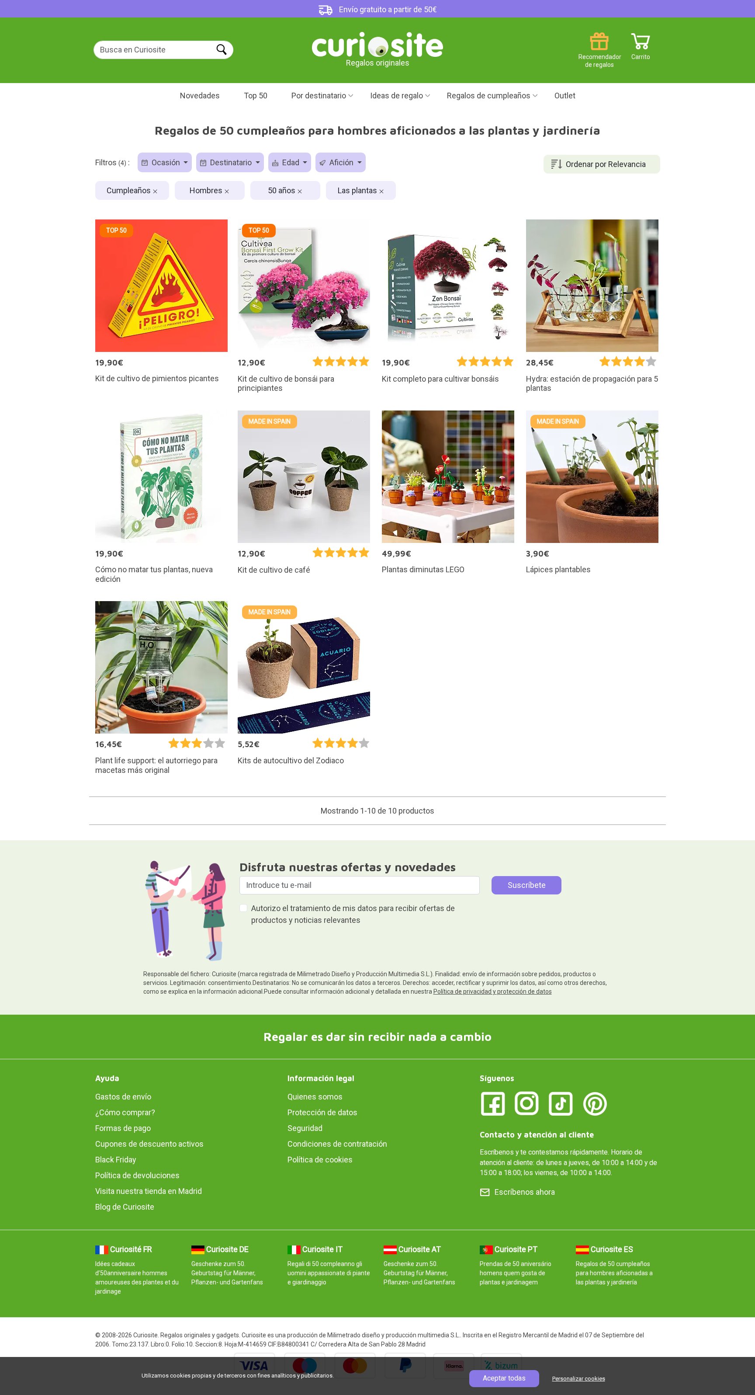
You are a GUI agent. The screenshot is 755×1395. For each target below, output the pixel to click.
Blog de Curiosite (124, 1206)
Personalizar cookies (578, 1378)
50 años (282, 190)
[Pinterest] (595, 1103)
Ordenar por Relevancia (606, 164)
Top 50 (255, 95)
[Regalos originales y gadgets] (377, 43)
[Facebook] (493, 1103)
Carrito (640, 53)
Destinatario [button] (230, 162)
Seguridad (304, 1128)
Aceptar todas (504, 1378)
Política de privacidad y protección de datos (492, 991)
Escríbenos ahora (525, 1192)
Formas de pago (123, 1128)
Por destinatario (318, 95)
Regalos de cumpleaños (488, 95)
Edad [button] (291, 162)
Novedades (200, 95)
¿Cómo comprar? (125, 1112)
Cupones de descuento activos (149, 1143)
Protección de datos (322, 1112)
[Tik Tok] (561, 1103)
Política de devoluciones (137, 1175)
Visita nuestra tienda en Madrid (148, 1191)
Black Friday (115, 1159)
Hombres (207, 190)
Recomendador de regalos (599, 53)
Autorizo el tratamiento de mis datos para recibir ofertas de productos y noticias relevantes (353, 914)
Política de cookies (320, 1159)
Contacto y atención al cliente (537, 1134)
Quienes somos (315, 1096)
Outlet (564, 95)
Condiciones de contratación (337, 1143)
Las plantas (358, 190)
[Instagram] (527, 1103)
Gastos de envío (123, 1096)
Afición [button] (341, 162)
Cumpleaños (129, 190)
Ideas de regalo (396, 95)
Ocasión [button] (166, 162)
